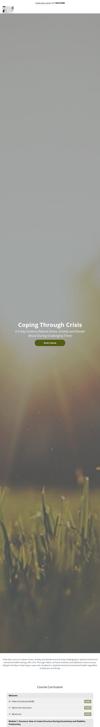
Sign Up (94, 10)
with (45, 3)
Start (87, 701)
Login (87, 10)
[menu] (90, 10)
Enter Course (50, 343)
